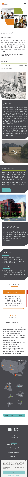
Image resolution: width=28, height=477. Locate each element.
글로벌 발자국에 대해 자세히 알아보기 (14, 415)
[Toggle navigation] (25, 3)
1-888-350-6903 (14, 437)
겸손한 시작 (8, 65)
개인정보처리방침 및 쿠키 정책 (14, 475)
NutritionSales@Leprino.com (14, 445)
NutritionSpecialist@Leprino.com (14, 448)
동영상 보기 (6, 190)
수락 (14, 472)
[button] (26, 460)
